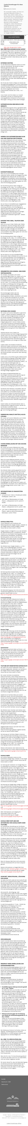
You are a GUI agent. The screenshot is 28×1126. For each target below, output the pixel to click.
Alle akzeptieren (14, 37)
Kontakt (3, 1079)
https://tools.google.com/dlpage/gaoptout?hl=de (13, 637)
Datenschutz (4, 1084)
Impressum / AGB (5, 1082)
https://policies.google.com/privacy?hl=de (15, 751)
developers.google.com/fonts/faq (18, 869)
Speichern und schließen (14, 42)
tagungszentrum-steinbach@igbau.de (18, 1117)
